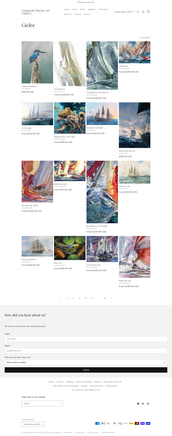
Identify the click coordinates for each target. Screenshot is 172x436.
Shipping (70, 382)
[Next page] (111, 298)
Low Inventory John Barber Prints (86, 390)
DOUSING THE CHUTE (30, 205)
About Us (60, 382)
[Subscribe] (61, 403)
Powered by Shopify (54, 432)
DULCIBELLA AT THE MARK (96, 226)
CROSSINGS (123, 66)
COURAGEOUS (59, 89)
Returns (98, 382)
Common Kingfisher (29, 86)
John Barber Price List (112, 382)
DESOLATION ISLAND (127, 151)
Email (7, 345)
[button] (138, 11)
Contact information (108, 432)
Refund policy (111, 386)
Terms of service (93, 432)
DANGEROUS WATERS (94, 128)
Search (51, 382)
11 (105, 298)
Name (7, 334)
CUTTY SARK (26, 128)
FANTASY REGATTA (93, 265)
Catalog (84, 386)
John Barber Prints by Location (66, 386)
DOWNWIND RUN (60, 184)
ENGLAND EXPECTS (29, 259)
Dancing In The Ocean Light (64, 137)
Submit (86, 370)
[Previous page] (60, 298)
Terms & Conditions (84, 382)
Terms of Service (96, 386)
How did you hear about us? (18, 357)
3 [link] (79, 298)
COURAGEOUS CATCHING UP (97, 92)
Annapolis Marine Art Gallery (37, 432)
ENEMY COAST (124, 186)
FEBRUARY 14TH (125, 281)
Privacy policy (80, 432)
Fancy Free (58, 263)
